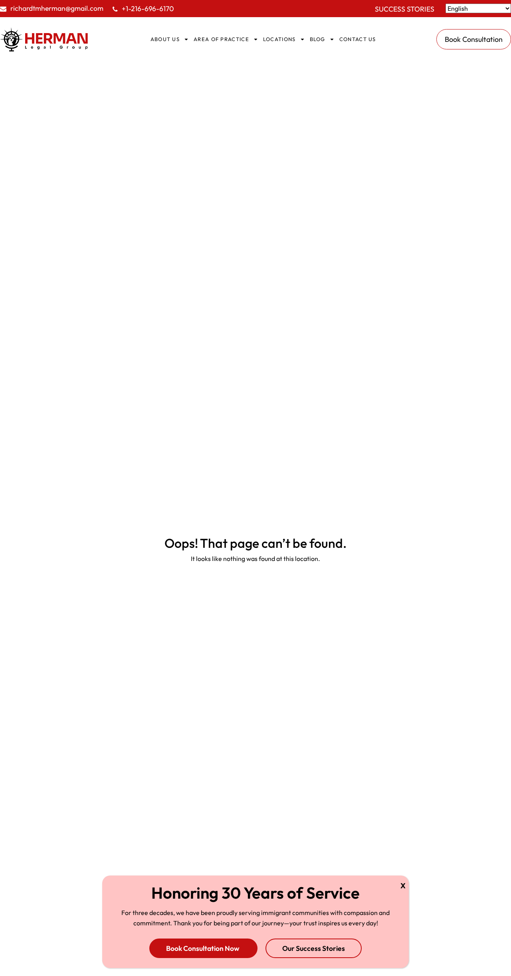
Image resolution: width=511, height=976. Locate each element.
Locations (279, 39)
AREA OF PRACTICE (221, 39)
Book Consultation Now (203, 947)
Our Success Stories (313, 947)
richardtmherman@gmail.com (56, 8)
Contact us (357, 39)
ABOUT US (165, 39)
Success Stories (404, 9)
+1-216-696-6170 (148, 8)
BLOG (317, 39)
